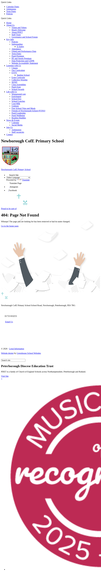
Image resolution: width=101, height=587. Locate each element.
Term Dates (11, 11)
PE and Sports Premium (21, 58)
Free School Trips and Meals (23, 108)
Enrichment (16, 96)
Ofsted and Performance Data (24, 51)
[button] (12, 18)
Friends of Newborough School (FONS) (28, 111)
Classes (15, 68)
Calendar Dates (12, 7)
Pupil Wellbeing (18, 115)
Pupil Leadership (19, 113)
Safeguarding (17, 44)
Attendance (16, 49)
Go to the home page (9, 226)
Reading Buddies (19, 118)
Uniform (15, 106)
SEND (14, 82)
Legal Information (16, 349)
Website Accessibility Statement (25, 63)
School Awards (18, 89)
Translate (26, 180)
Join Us (9, 127)
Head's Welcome (19, 30)
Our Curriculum (18, 70)
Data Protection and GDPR (23, 61)
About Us (10, 25)
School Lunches (18, 101)
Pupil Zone (16, 87)
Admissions (11, 9)
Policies (9, 14)
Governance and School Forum (25, 37)
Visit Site (5, 376)
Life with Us (11, 92)
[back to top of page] (2, 358)
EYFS (14, 73)
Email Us (9, 322)
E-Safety (20, 46)
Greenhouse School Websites (29, 353)
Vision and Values (19, 27)
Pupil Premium (18, 56)
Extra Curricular (18, 77)
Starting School (23, 75)
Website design (7, 353)
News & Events (12, 120)
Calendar (15, 122)
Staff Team (16, 35)
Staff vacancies (18, 132)
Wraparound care (19, 94)
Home (8, 23)
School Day (16, 99)
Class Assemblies (19, 84)
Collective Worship (19, 80)
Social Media (17, 125)
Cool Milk (16, 103)
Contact (9, 134)
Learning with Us (13, 65)
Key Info (10, 39)
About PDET (17, 32)
